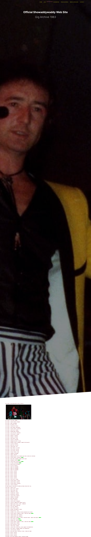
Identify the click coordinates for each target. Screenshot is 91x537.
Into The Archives (50, 1)
